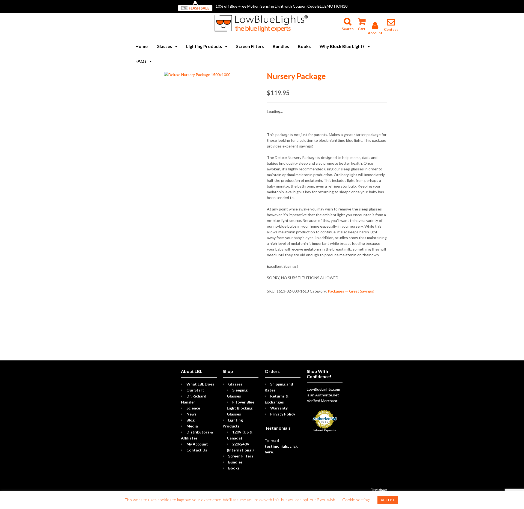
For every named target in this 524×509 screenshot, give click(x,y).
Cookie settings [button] (356, 499)
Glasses (164, 46)
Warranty (279, 408)
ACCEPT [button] (388, 500)
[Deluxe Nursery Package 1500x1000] (197, 74)
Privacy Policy (282, 414)
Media (192, 426)
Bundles (281, 46)
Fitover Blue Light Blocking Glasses (240, 408)
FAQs (141, 61)
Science (193, 408)
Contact (391, 29)
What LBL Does (200, 384)
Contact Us (196, 450)
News (191, 414)
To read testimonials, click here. (281, 446)
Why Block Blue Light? (342, 46)
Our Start (195, 390)
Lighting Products (204, 46)
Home (141, 46)
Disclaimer (379, 490)
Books (304, 46)
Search (348, 19)
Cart (361, 19)
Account (375, 33)
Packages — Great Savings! (351, 291)
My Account (197, 444)
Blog (190, 420)
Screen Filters (250, 46)
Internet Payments (325, 430)
